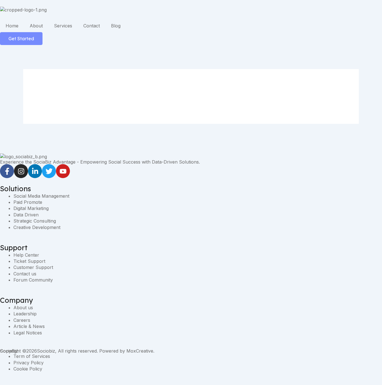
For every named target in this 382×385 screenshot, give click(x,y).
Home (12, 26)
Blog (116, 26)
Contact (91, 26)
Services (63, 26)
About (36, 26)
